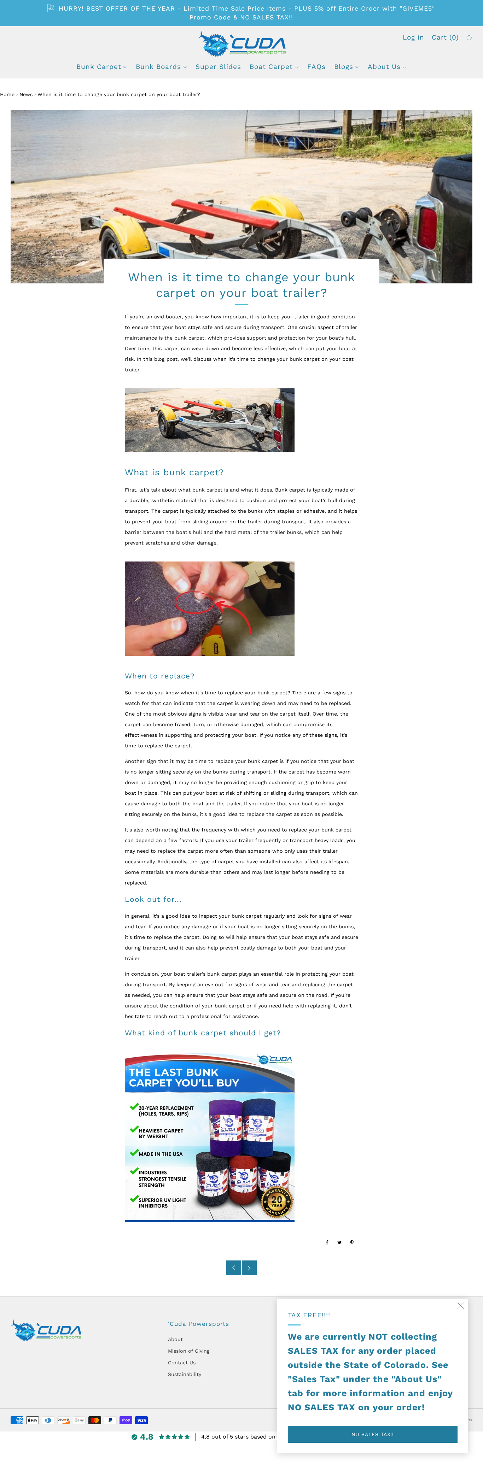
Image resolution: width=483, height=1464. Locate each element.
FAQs (316, 67)
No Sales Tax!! (372, 1434)
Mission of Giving (189, 1351)
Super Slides (218, 67)
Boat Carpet (271, 67)
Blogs (343, 67)
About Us (384, 67)
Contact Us (182, 1362)
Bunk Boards (158, 67)
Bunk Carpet (98, 67)
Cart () (445, 37)
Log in (413, 37)
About (175, 1339)
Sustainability (184, 1374)
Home (7, 94)
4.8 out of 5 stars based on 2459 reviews (257, 1436)
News (26, 94)
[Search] (469, 38)
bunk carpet (189, 338)
